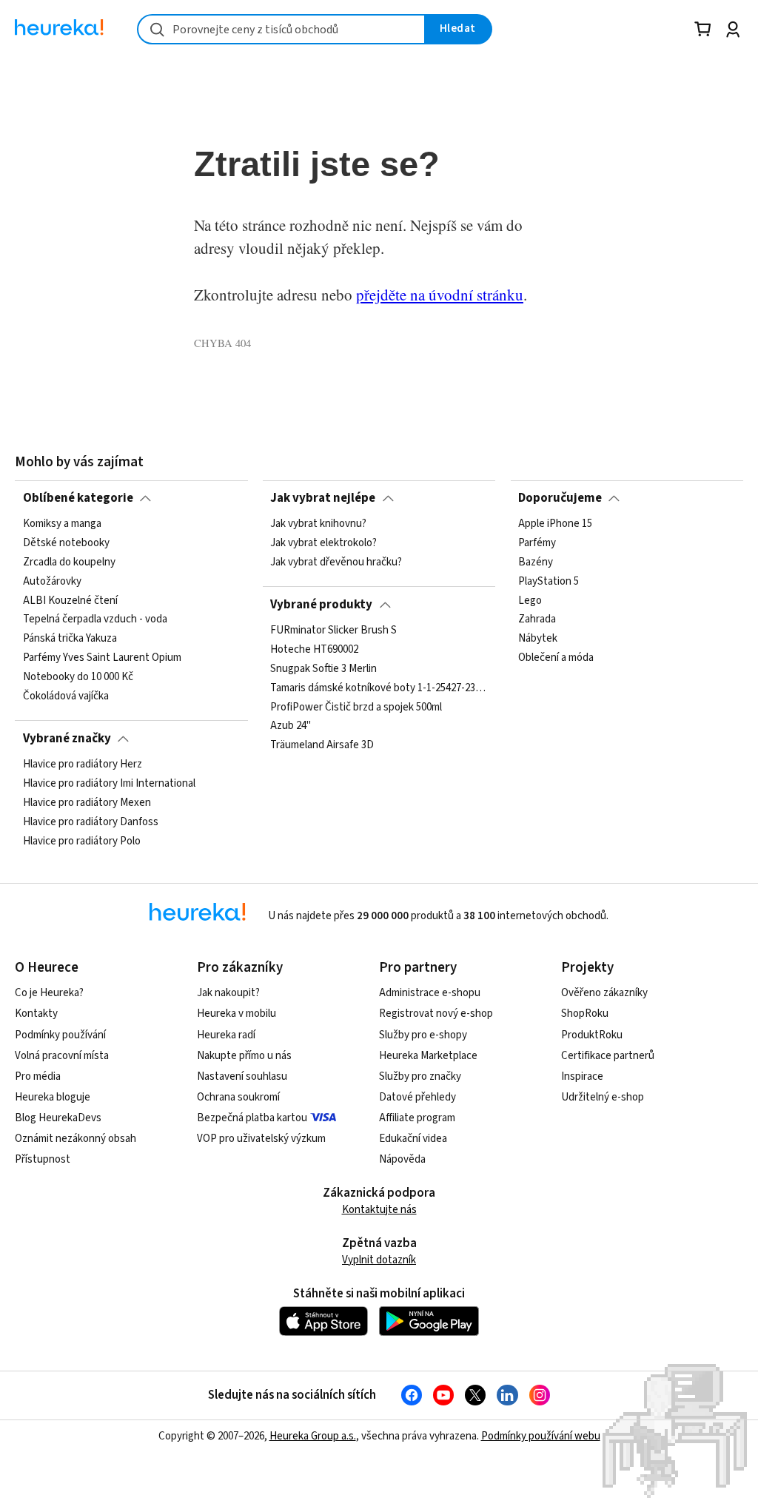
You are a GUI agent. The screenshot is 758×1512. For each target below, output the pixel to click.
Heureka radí (226, 1035)
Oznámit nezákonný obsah (75, 1138)
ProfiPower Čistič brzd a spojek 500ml (356, 706)
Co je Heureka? (49, 993)
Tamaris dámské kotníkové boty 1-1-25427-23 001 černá (379, 688)
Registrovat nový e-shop (436, 1013)
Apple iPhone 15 (555, 524)
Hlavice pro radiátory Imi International (109, 783)
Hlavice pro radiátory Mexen (87, 803)
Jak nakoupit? (228, 993)
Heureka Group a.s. (312, 1436)
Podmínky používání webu (540, 1436)
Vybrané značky (67, 738)
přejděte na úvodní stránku (439, 294)
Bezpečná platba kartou (252, 1118)
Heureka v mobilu (236, 1013)
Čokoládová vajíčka (66, 696)
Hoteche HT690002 (314, 649)
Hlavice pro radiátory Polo (82, 841)
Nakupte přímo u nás (244, 1056)
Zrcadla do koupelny (69, 562)
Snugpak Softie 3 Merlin (323, 669)
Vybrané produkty (321, 605)
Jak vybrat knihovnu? (318, 524)
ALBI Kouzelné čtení (70, 601)
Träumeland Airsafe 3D (322, 745)
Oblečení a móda (556, 658)
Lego (530, 601)
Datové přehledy (417, 1097)
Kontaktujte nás (379, 1209)
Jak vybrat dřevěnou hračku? (336, 562)
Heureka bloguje (52, 1097)
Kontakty (36, 1013)
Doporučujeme (560, 498)
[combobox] (281, 29)
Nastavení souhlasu (242, 1076)
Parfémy (537, 543)
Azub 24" (290, 726)
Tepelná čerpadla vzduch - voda (95, 619)
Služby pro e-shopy (423, 1035)
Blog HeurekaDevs (58, 1118)
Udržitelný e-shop (602, 1097)
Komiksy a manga (62, 524)
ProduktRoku (592, 1035)
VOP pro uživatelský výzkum (261, 1138)
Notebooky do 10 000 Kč (78, 677)
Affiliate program (417, 1118)
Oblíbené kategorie (78, 498)
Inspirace (582, 1076)
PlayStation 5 (548, 581)
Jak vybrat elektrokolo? (323, 543)
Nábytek (537, 638)
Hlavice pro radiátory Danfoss (90, 822)
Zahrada (537, 619)
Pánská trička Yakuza (70, 638)
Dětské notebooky (66, 543)
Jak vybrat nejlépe (322, 498)
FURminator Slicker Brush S (333, 630)
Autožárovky (52, 581)
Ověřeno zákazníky (604, 993)
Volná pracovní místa (62, 1056)
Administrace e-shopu (429, 993)
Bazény (535, 562)
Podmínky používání (60, 1035)
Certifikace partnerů (607, 1056)
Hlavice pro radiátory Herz (82, 764)
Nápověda (402, 1159)
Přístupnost (42, 1159)
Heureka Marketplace (428, 1056)
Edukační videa (413, 1138)
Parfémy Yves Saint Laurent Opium (102, 658)
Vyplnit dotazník (379, 1260)
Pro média (38, 1076)
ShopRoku (584, 1013)
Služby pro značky (420, 1076)
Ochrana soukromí (238, 1097)
